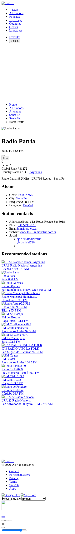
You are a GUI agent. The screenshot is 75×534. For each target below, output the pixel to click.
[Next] (10, 520)
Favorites (14, 37)
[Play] (6, 520)
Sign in (14, 40)
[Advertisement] (37, 73)
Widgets (14, 485)
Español (28, 205)
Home (13, 104)
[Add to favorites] (3, 524)
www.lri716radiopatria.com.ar (38, 232)
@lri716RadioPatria (29, 239)
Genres (13, 27)
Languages (15, 30)
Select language (11, 498)
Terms (13, 481)
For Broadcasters (19, 474)
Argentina (15, 111)
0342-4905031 (27, 225)
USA (15, 9)
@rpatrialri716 (26, 242)
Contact (14, 471)
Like (5, 158)
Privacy (13, 478)
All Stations (16, 13)
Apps (12, 488)
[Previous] (3, 520)
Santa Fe (14, 115)
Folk (21, 195)
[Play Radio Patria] (3, 155)
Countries (15, 23)
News (28, 195)
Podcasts (14, 16)
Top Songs (15, 20)
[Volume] (3, 527)
